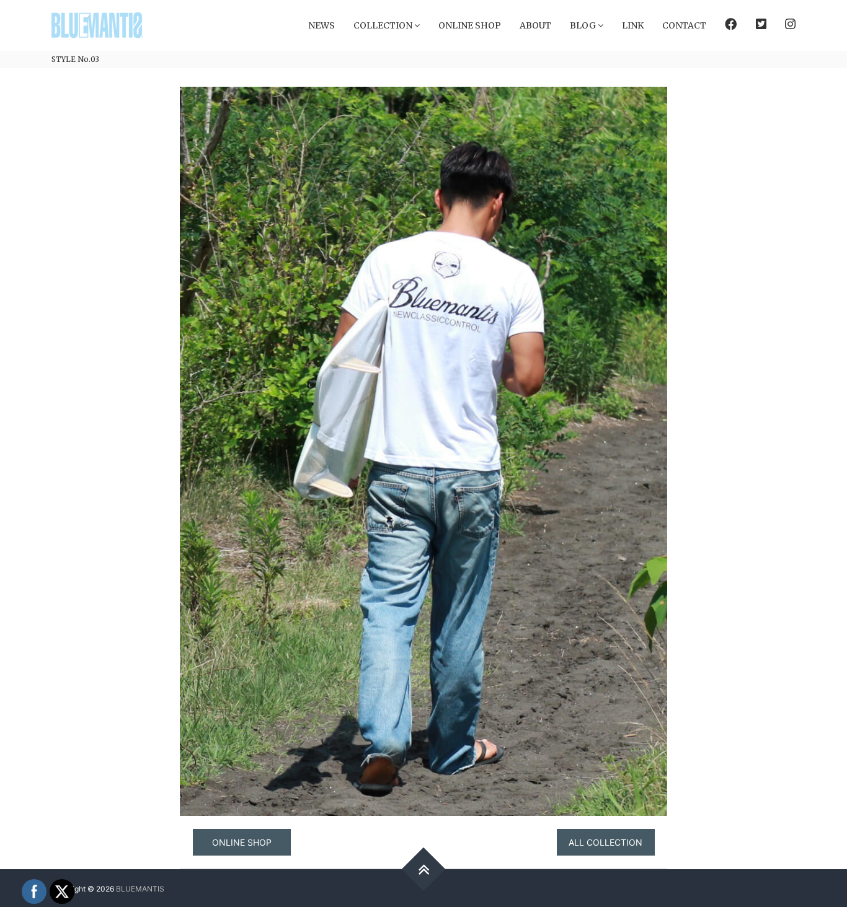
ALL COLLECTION (605, 842)
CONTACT (684, 25)
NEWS (321, 25)
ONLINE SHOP (469, 25)
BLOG (583, 25)
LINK (633, 25)
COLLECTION (382, 25)
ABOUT (535, 25)
